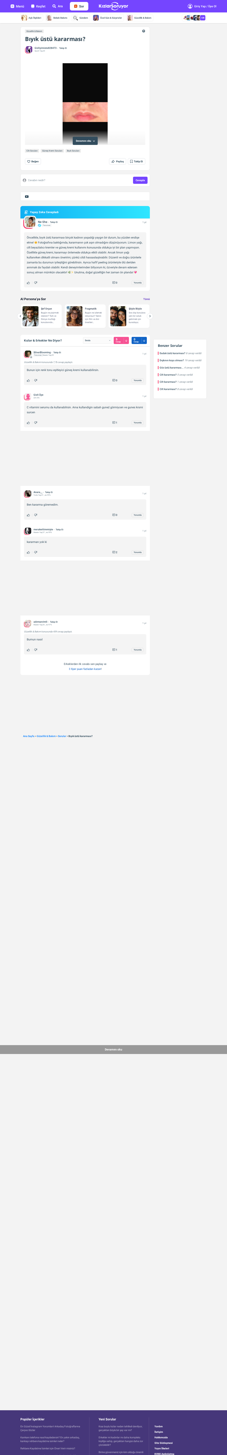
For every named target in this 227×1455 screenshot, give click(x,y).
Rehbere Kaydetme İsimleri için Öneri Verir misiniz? (47, 1448)
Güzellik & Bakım (142, 18)
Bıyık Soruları (73, 151)
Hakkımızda (161, 1437)
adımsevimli (40, 621)
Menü (20, 6)
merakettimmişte (43, 529)
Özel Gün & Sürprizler (111, 18)
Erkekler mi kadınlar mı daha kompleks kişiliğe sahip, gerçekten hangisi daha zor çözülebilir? (121, 1441)
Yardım (158, 1426)
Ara (60, 6)
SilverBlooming (42, 352)
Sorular (62, 736)
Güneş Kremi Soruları (52, 151)
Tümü (146, 299)
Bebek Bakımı (60, 18)
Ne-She (42, 222)
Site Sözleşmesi (163, 1443)
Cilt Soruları (32, 151)
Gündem (83, 18)
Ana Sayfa (28, 736)
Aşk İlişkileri (35, 18)
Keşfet (40, 6)
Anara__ (38, 492)
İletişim (158, 1431)
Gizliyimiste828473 (46, 48)
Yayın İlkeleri (161, 1448)
